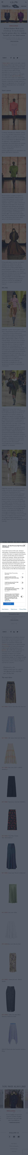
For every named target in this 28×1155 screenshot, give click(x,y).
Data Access (14, 609)
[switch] (22, 577)
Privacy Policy (22, 609)
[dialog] (14, 577)
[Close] (24, 545)
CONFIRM (8, 603)
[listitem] (14, 574)
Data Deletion (5, 609)
